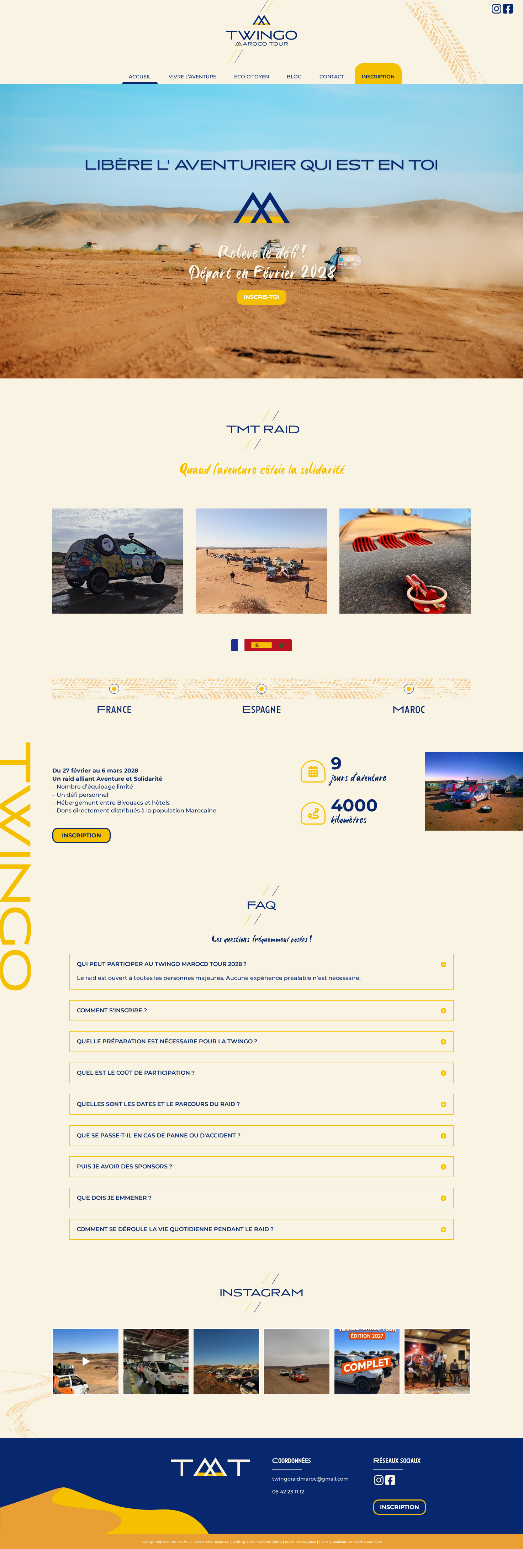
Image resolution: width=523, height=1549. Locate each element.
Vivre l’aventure (192, 76)
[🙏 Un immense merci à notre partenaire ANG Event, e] (437, 1361)
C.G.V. (324, 1542)
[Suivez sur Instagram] (497, 9)
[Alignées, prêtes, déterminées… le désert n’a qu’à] (226, 1361)
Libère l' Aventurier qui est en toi (261, 165)
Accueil (140, 76)
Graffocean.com (367, 1542)
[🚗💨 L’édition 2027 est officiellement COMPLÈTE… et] (367, 1361)
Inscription (378, 76)
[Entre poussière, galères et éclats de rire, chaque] (296, 1361)
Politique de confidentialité (257, 1542)
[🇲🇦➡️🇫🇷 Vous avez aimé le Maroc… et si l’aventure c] (156, 1361)
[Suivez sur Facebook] (508, 9)
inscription (81, 835)
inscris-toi (262, 297)
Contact (331, 76)
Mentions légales (300, 1542)
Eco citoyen (251, 76)
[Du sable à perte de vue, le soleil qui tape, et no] (85, 1361)
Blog (294, 76)
